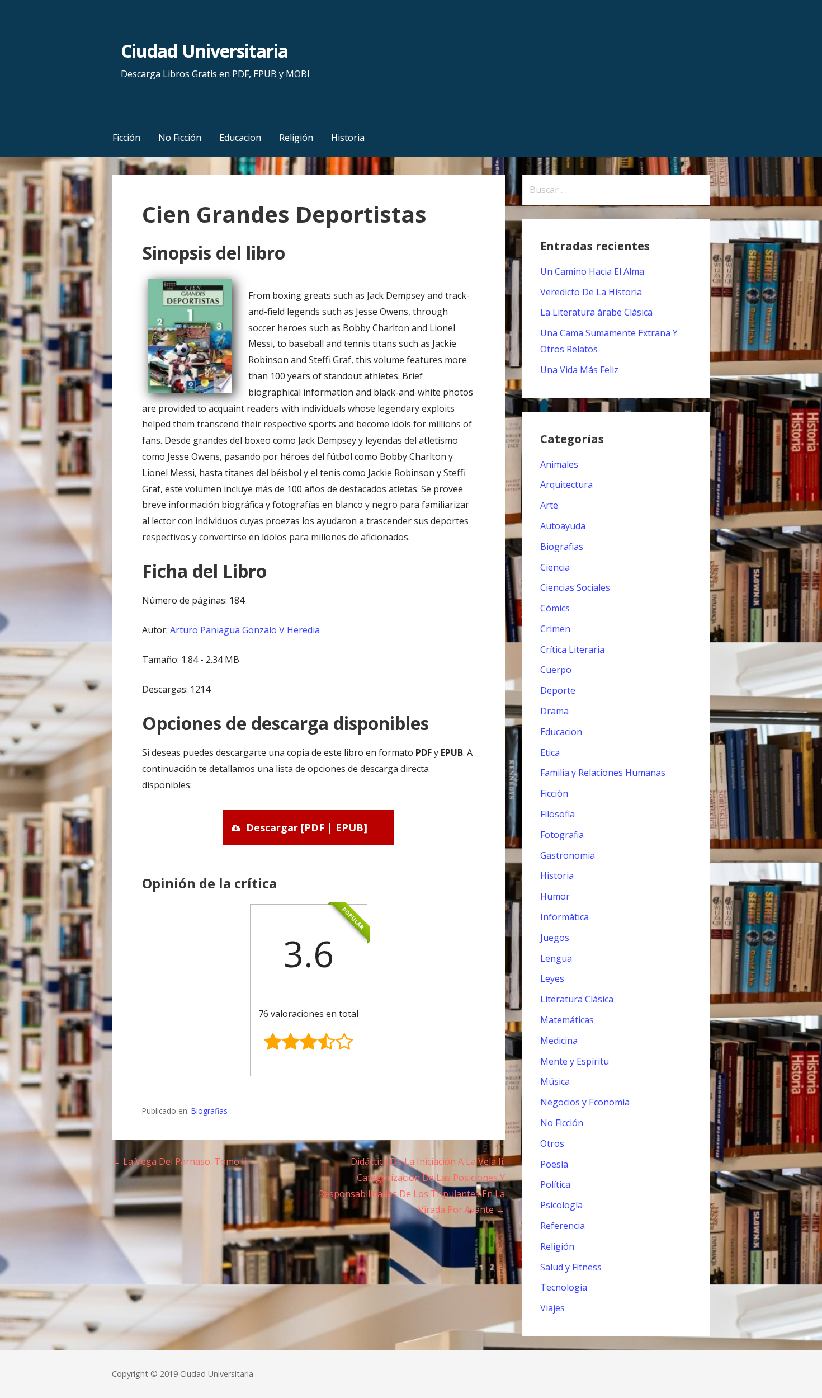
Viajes (552, 1308)
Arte (549, 505)
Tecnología (563, 1287)
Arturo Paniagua (205, 630)
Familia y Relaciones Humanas (602, 772)
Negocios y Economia (585, 1102)
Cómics (555, 608)
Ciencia (555, 567)
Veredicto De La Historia (591, 292)
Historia (348, 137)
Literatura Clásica (576, 999)
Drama (554, 711)
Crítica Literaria (572, 649)
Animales (559, 464)
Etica (550, 752)
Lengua (556, 958)
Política (555, 1184)
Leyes (552, 978)
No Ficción (179, 137)
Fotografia (562, 835)
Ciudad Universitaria (204, 51)
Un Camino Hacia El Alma (592, 271)
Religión (296, 137)
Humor (555, 896)
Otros (552, 1143)
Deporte (557, 690)
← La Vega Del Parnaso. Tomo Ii (179, 1161)
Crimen (555, 629)
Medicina (559, 1040)
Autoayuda (562, 526)
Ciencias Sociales (575, 587)
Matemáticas (567, 1020)
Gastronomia (567, 855)
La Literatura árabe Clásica (596, 312)
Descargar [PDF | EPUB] (306, 827)
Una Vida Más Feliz (579, 370)
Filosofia (557, 814)
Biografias (209, 1110)
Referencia (562, 1226)
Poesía (554, 1164)
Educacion (240, 137)
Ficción (126, 137)
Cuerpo (555, 669)
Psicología (561, 1205)
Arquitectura (566, 484)
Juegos (554, 937)
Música (555, 1081)
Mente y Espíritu (574, 1061)
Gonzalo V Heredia (281, 630)
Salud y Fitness (571, 1267)
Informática (564, 917)
